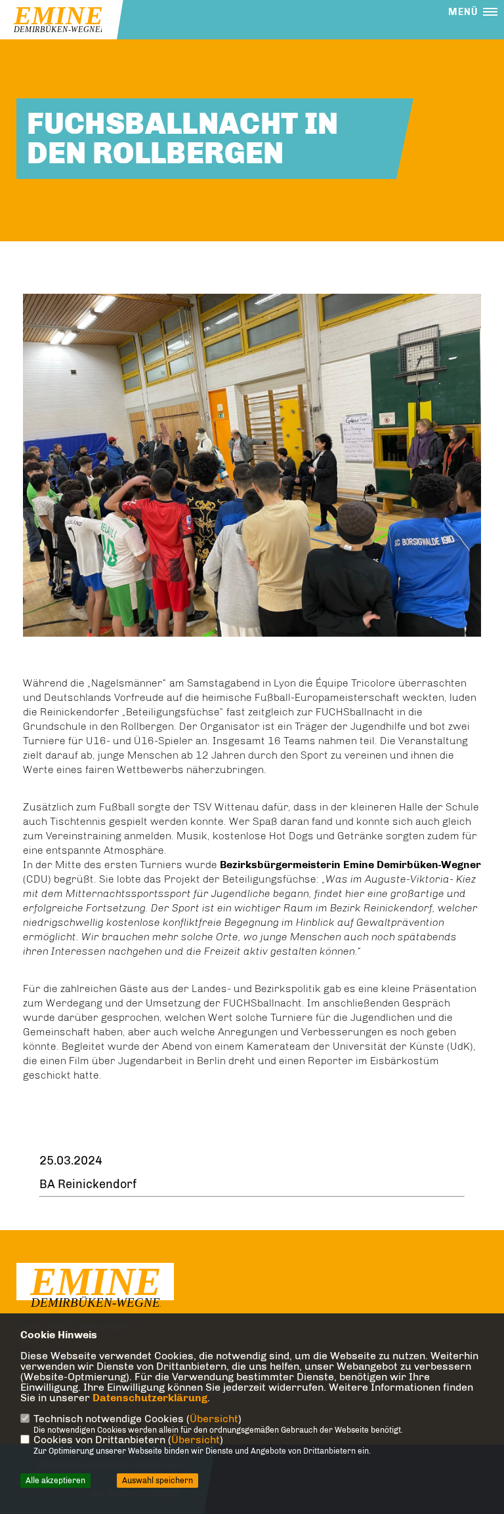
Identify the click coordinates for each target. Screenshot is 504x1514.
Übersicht (214, 1418)
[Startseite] (95, 1287)
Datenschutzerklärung (150, 1397)
